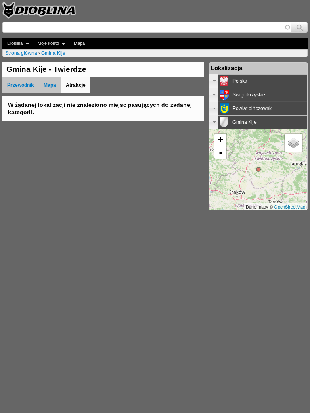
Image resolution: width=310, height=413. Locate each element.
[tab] (258, 81)
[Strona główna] (39, 10)
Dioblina (12, 43)
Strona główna (21, 53)
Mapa (79, 43)
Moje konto (46, 43)
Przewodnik (20, 85)
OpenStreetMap (289, 206)
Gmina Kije (53, 53)
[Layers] (293, 143)
